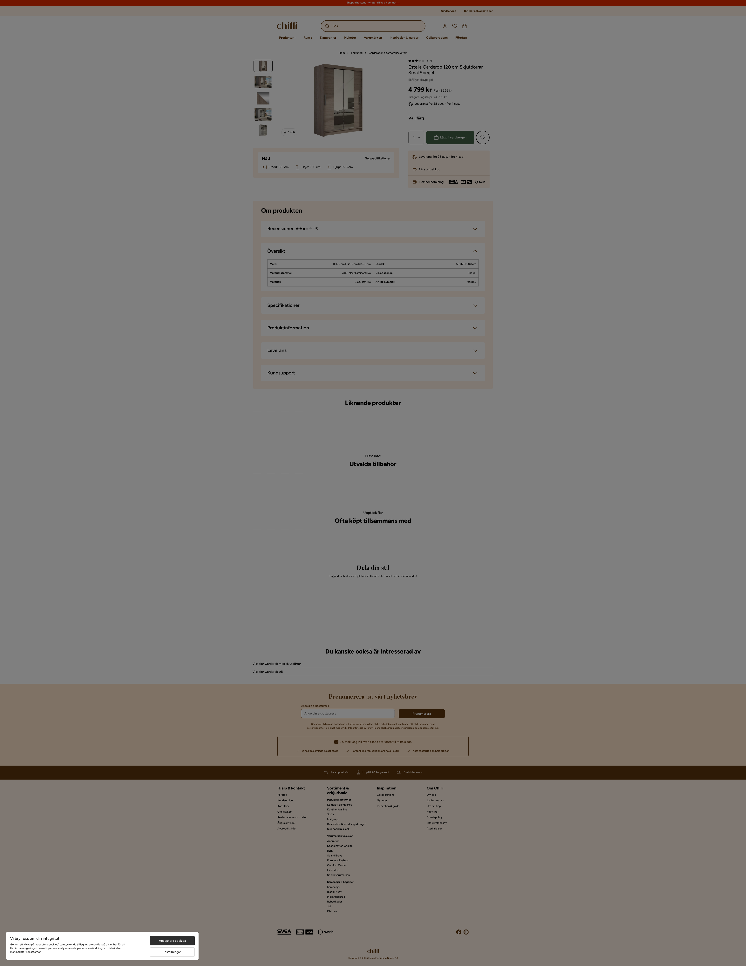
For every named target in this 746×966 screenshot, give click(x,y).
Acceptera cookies (172, 941)
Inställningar (172, 952)
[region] (102, 946)
